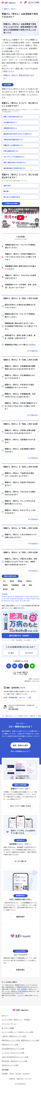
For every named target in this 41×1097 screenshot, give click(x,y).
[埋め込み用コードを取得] (20, 665)
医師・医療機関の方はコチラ (20, 751)
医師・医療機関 (21, 989)
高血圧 (12, 581)
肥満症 (20, 581)
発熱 (30, 585)
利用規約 (4, 109)
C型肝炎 (29, 581)
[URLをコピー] (8, 665)
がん (8, 40)
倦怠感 (5, 589)
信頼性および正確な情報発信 (19, 991)
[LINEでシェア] (32, 665)
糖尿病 (5, 585)
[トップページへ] (20, 1011)
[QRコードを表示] (14, 665)
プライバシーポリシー (14, 109)
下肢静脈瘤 (15, 585)
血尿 (23, 585)
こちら (19, 995)
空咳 (12, 589)
